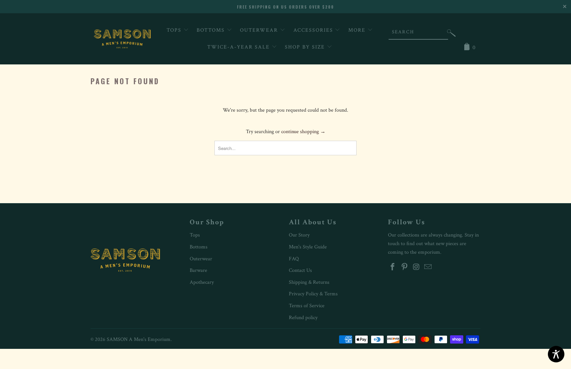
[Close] (565, 6)
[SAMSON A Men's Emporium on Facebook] (393, 267)
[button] (451, 34)
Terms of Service (306, 305)
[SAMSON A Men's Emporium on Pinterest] (405, 267)
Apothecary (202, 282)
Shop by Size (306, 47)
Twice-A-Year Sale (239, 47)
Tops (175, 30)
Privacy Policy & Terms (313, 293)
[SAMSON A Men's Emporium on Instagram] (416, 267)
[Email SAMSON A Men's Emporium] (428, 267)
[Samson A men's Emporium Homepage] (122, 39)
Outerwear (260, 30)
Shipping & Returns (309, 282)
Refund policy (303, 317)
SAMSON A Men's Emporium (139, 339)
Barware (198, 270)
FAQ (294, 258)
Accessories (314, 30)
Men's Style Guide (308, 246)
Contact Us (300, 270)
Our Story (299, 235)
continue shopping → (303, 131)
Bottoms (212, 30)
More (357, 30)
